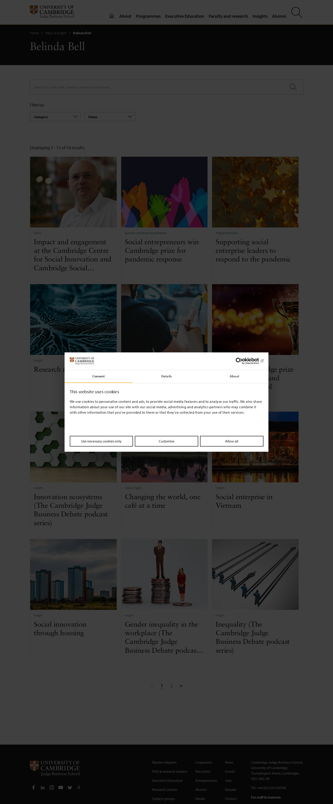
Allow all (231, 441)
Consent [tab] (98, 376)
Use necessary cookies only (101, 441)
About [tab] (234, 376)
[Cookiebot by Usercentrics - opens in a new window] (243, 361)
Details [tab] (166, 376)
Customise (166, 441)
